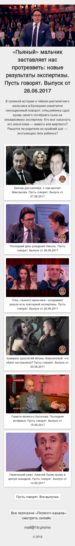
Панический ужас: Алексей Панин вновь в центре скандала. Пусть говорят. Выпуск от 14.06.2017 (37, 478)
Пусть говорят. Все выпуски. (37, 496)
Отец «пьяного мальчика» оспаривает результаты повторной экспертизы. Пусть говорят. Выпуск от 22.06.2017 (37, 304)
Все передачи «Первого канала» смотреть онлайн (38, 515)
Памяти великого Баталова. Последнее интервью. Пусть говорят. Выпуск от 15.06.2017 (37, 420)
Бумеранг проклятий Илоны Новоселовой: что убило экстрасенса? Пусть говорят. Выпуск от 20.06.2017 (37, 362)
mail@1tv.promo (37, 527)
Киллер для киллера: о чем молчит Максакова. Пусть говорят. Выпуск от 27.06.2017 (37, 192)
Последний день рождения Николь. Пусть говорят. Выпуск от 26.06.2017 (37, 248)
